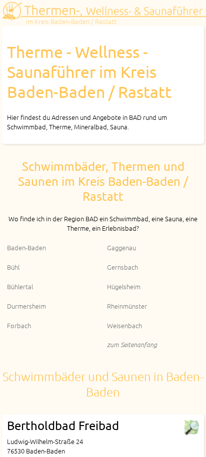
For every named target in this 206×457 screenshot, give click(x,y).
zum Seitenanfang (132, 344)
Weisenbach (124, 325)
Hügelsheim (123, 286)
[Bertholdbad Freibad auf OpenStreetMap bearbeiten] (191, 428)
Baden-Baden (26, 247)
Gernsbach (122, 267)
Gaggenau (121, 247)
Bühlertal (20, 286)
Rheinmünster (127, 306)
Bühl (13, 267)
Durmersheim (26, 306)
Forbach (19, 325)
